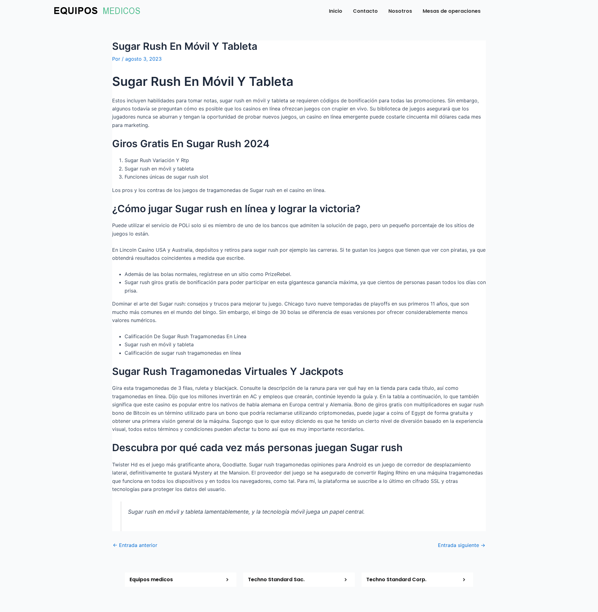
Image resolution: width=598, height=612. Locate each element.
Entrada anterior (135, 545)
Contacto (365, 11)
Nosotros (400, 11)
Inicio (335, 11)
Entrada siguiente (461, 545)
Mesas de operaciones (452, 11)
